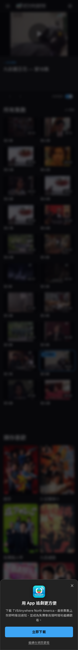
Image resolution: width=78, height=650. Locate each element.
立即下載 (39, 632)
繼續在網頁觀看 (39, 642)
